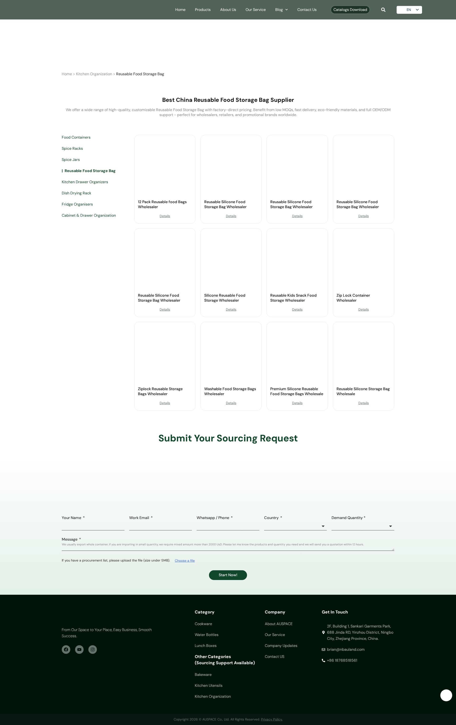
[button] (383, 10)
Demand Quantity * (349, 518)
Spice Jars (71, 159)
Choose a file (185, 560)
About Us (228, 9)
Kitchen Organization (94, 73)
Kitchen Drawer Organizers (85, 181)
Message (70, 540)
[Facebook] (66, 649)
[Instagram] (92, 649)
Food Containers (76, 137)
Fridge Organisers (77, 204)
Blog (279, 9)
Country (272, 518)
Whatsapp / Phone (213, 518)
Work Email (139, 518)
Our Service (256, 9)
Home (180, 9)
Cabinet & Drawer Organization (89, 215)
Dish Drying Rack (76, 193)
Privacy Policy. (272, 719)
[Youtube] (79, 649)
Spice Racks (72, 148)
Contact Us (307, 9)
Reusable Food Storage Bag (90, 170)
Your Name (72, 518)
